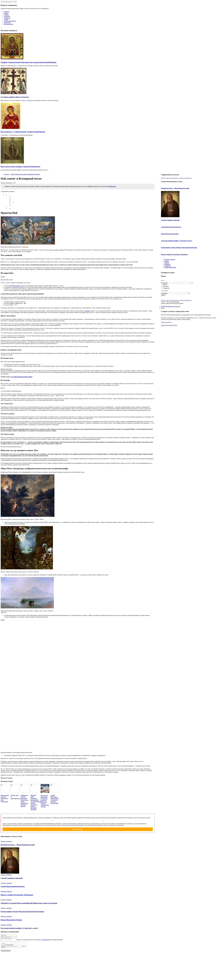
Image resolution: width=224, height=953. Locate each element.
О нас (162, 308)
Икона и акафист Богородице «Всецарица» (17, 895)
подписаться (45, 939)
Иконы (6, 13)
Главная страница (169, 259)
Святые (6, 14)
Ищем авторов (8, 24)
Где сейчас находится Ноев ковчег (21, 377)
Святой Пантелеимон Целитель (13, 886)
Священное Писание (33, 174)
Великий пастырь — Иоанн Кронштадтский (18, 845)
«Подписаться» (112, 186)
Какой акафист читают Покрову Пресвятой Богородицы (22, 911)
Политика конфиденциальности (170, 306)
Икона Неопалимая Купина (11, 920)
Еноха (77, 328)
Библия (87, 311)
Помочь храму (77, 829)
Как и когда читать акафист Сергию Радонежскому (20, 166)
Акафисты (7, 18)
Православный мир (10, 21)
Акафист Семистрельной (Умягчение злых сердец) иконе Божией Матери (28, 62)
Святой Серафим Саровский (12, 878)
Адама (56, 250)
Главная (6, 11)
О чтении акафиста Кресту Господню (15, 97)
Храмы (6, 19)
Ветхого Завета (15, 285)
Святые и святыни (6, 841)
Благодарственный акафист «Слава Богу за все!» (19, 928)
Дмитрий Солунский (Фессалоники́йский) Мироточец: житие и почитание (29, 903)
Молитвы (7, 16)
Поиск (163, 295)
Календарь (7, 22)
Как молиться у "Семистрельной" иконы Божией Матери (23, 132)
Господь (62, 775)
